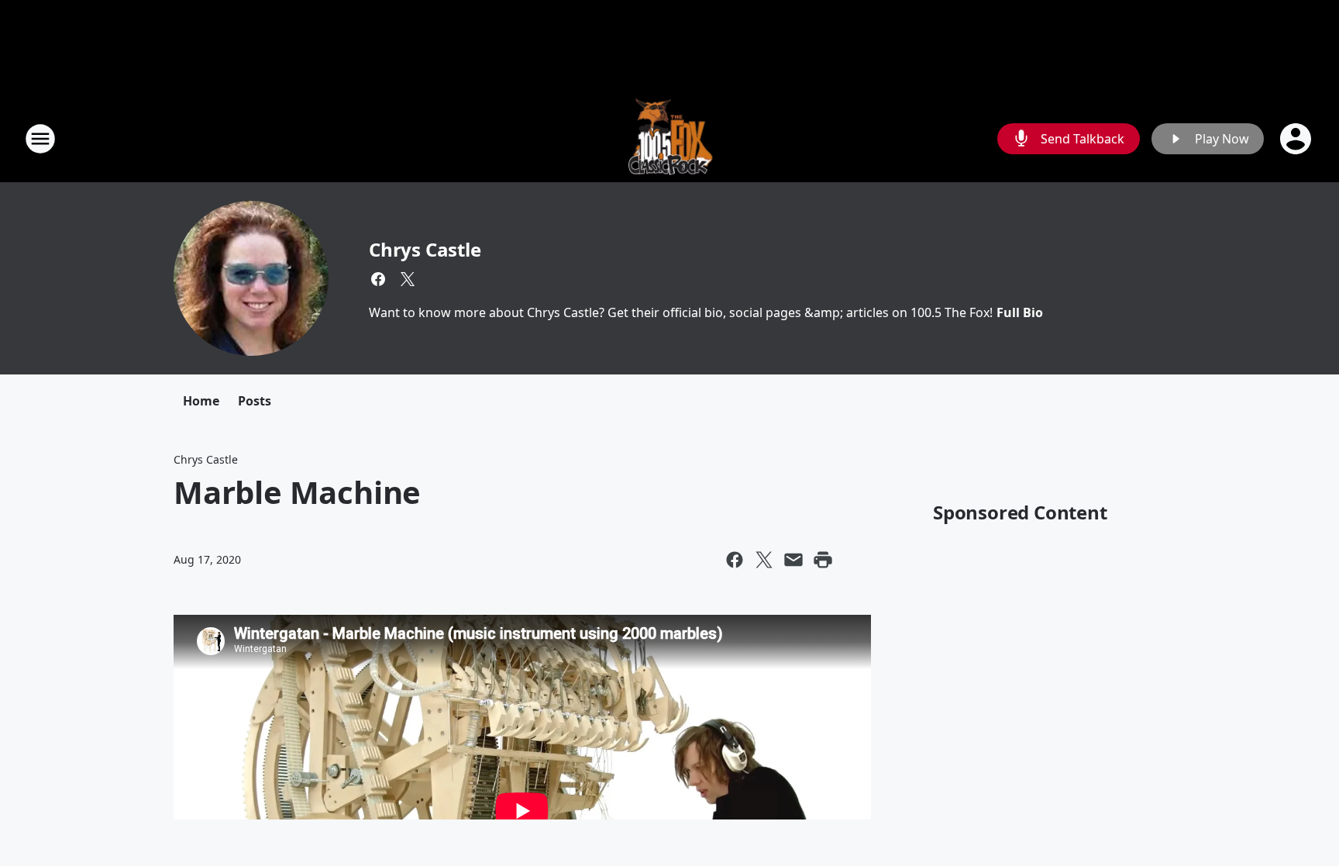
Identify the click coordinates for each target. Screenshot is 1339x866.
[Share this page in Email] (793, 560)
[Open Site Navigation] (40, 138)
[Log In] (1297, 138)
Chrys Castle (425, 249)
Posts (254, 400)
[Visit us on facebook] (378, 279)
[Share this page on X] (764, 560)
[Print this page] (823, 560)
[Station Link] (669, 138)
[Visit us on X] (407, 279)
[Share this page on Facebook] (734, 560)
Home (201, 400)
